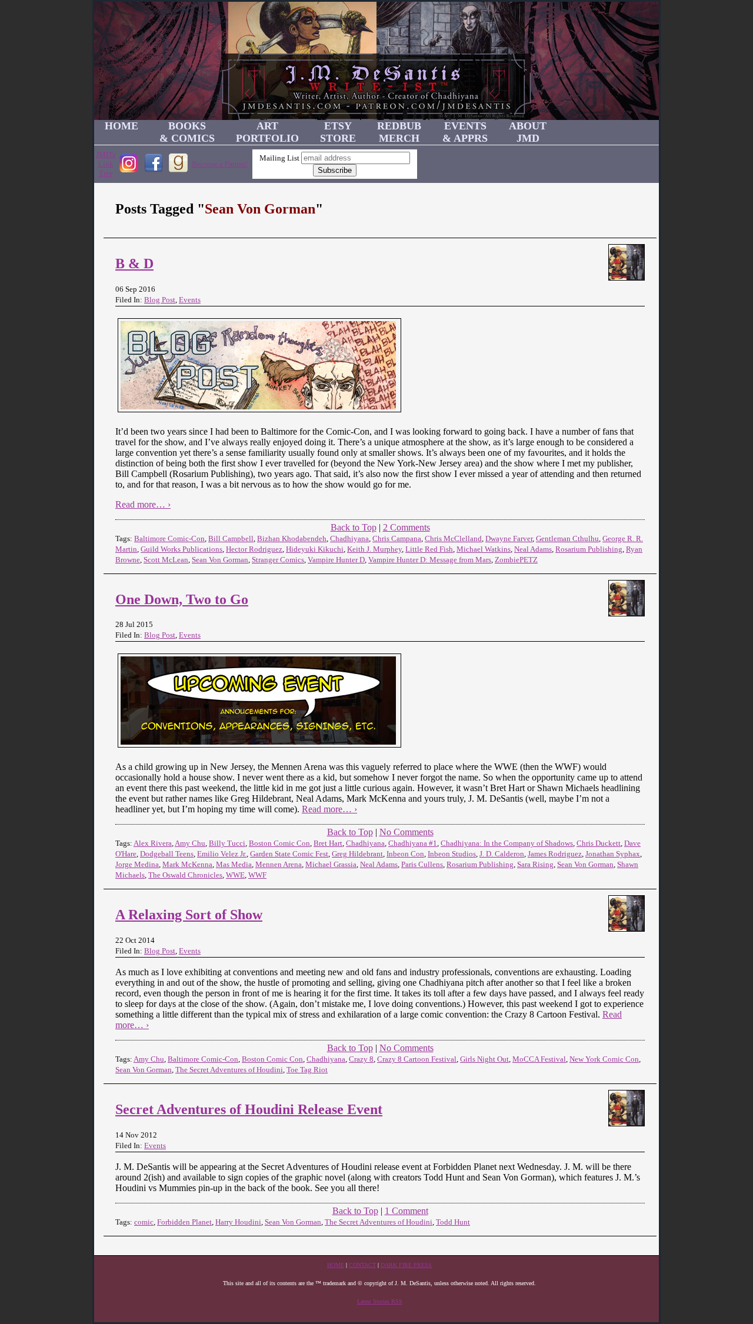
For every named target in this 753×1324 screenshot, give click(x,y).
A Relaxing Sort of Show (188, 914)
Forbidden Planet (184, 1222)
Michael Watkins (484, 549)
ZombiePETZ (516, 559)
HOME (121, 126)
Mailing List (279, 158)
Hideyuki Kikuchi (315, 549)
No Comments (406, 832)
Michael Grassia (330, 864)
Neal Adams (533, 549)
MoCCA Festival (539, 1059)
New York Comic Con (604, 1059)
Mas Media (234, 864)
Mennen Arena (278, 864)
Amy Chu (190, 843)
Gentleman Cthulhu (567, 538)
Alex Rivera (153, 843)
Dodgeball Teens (167, 853)
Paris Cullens (422, 864)
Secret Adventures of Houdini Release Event (248, 1109)
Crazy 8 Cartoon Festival (417, 1059)
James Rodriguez (555, 853)
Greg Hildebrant (357, 853)
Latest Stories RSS (379, 1301)
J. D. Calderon (501, 853)
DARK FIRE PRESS (406, 1265)
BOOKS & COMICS (187, 132)
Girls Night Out (484, 1059)
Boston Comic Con (279, 843)
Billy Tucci (227, 843)
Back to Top (353, 527)
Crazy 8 (361, 1059)
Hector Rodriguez (254, 549)
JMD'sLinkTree (105, 164)
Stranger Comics (278, 559)
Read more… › (143, 504)
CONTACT (362, 1265)
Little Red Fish (429, 549)
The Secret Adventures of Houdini (229, 1069)
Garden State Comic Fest (289, 853)
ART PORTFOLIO (267, 132)
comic (144, 1222)
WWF (257, 875)
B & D (134, 263)
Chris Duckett (599, 843)
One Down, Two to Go (181, 599)
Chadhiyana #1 (412, 843)
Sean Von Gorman (220, 559)
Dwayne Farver (508, 538)
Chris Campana (396, 538)
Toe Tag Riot (307, 1069)
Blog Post (159, 299)
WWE (235, 875)
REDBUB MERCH (399, 132)
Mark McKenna (187, 864)
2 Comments (406, 527)
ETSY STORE (338, 132)
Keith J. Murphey (374, 549)
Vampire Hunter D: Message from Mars (429, 559)
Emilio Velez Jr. (221, 853)
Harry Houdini (238, 1222)
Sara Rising (535, 864)
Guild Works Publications (181, 549)
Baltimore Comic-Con (169, 538)
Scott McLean (166, 559)
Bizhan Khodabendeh (291, 538)
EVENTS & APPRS (465, 132)
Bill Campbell (231, 538)
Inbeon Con (405, 853)
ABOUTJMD (528, 132)
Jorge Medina (137, 864)
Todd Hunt (453, 1222)
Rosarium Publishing (588, 549)
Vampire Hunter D (336, 559)
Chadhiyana (349, 538)
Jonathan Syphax (612, 853)
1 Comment (406, 1211)
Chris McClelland (453, 538)
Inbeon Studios (452, 853)
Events (190, 299)
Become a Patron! (220, 163)
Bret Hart (328, 843)
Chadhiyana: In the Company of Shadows (507, 843)
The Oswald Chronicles (185, 875)
